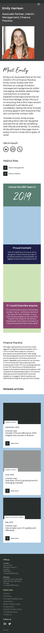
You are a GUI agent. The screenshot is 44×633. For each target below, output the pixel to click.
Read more (15, 443)
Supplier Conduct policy (12, 609)
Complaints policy (10, 612)
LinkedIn (6, 149)
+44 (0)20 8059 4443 (19, 149)
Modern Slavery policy (12, 604)
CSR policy (7, 596)
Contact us (7, 615)
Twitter (9, 623)
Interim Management (16, 168)
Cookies (6, 594)
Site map (5, 630)
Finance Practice (14, 173)
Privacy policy (8, 607)
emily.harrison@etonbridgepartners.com (12, 149)
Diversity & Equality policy (13, 599)
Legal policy (8, 601)
